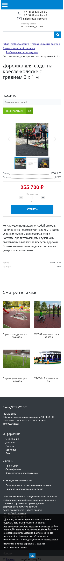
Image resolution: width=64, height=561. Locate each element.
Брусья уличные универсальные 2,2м (25, 378)
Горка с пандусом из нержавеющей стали (27, 334)
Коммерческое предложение (21, 472)
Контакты (10, 449)
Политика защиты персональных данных (28, 485)
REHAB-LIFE (9, 413)
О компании (12, 438)
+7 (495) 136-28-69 (35, 11)
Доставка (10, 442)
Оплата (9, 446)
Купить (32, 209)
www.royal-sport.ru (28, 506)
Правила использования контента (24, 488)
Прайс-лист (11, 465)
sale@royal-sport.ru (35, 18)
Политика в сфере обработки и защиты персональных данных (24, 545)
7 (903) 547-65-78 (36, 15)
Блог (8, 453)
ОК (32, 555)
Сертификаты (13, 469)
